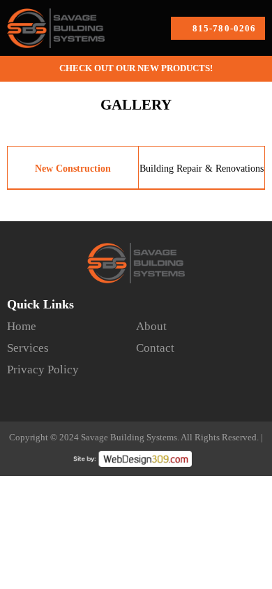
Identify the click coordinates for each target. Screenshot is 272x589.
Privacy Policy (43, 369)
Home (21, 326)
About (151, 326)
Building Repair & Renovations (201, 168)
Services (28, 348)
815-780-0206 (224, 28)
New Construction (73, 168)
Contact (155, 348)
